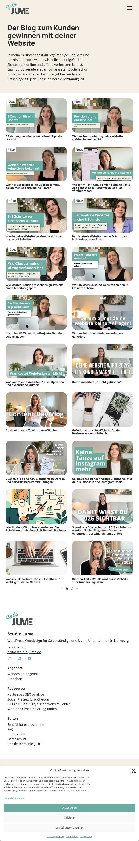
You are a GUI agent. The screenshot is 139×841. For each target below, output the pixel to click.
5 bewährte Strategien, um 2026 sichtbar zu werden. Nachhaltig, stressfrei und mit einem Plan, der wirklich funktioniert (101, 530)
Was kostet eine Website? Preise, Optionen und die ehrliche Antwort (35, 384)
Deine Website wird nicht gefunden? (97, 382)
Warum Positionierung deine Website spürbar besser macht (97, 138)
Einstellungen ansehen (69, 827)
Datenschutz (72, 836)
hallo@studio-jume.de (24, 652)
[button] (133, 770)
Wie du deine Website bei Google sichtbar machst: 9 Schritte (34, 238)
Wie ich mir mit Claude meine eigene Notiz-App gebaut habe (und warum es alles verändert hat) (101, 187)
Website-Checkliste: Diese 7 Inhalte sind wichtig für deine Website (33, 581)
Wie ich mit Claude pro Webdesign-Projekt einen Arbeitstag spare (34, 287)
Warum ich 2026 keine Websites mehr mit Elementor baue (100, 287)
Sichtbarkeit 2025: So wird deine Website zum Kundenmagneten (100, 581)
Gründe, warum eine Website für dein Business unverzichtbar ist (97, 432)
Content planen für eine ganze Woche (31, 430)
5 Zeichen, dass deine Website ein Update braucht (34, 138)
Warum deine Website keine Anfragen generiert (97, 335)
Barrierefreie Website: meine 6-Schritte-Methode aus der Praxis (99, 238)
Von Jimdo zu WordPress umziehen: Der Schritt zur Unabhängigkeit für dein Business (36, 529)
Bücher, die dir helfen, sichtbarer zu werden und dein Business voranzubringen (35, 480)
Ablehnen (69, 817)
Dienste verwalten (14, 797)
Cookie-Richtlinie (55, 836)
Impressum (86, 836)
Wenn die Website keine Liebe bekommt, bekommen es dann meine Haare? (33, 186)
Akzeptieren (69, 807)
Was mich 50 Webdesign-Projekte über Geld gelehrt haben (35, 335)
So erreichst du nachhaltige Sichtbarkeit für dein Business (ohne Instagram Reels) (102, 480)
